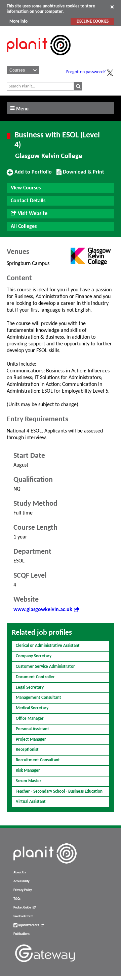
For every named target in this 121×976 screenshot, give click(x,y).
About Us (19, 872)
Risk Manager (28, 770)
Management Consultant (38, 697)
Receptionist (27, 749)
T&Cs (17, 898)
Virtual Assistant (31, 801)
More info (18, 21)
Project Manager (31, 739)
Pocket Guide (22, 907)
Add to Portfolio (32, 174)
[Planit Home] (39, 59)
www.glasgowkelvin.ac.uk (42, 609)
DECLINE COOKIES (93, 21)
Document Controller (35, 677)
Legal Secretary (30, 687)
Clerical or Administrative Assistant (48, 645)
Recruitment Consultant (38, 760)
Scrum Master (28, 781)
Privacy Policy (22, 890)
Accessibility (21, 881)
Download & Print (82, 174)
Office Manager (30, 718)
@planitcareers (28, 925)
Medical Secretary (32, 708)
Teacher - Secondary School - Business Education (59, 791)
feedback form (23, 916)
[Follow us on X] (110, 73)
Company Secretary (33, 656)
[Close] (112, 7)
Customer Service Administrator (45, 666)
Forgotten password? (86, 72)
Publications (21, 933)
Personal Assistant (32, 729)
